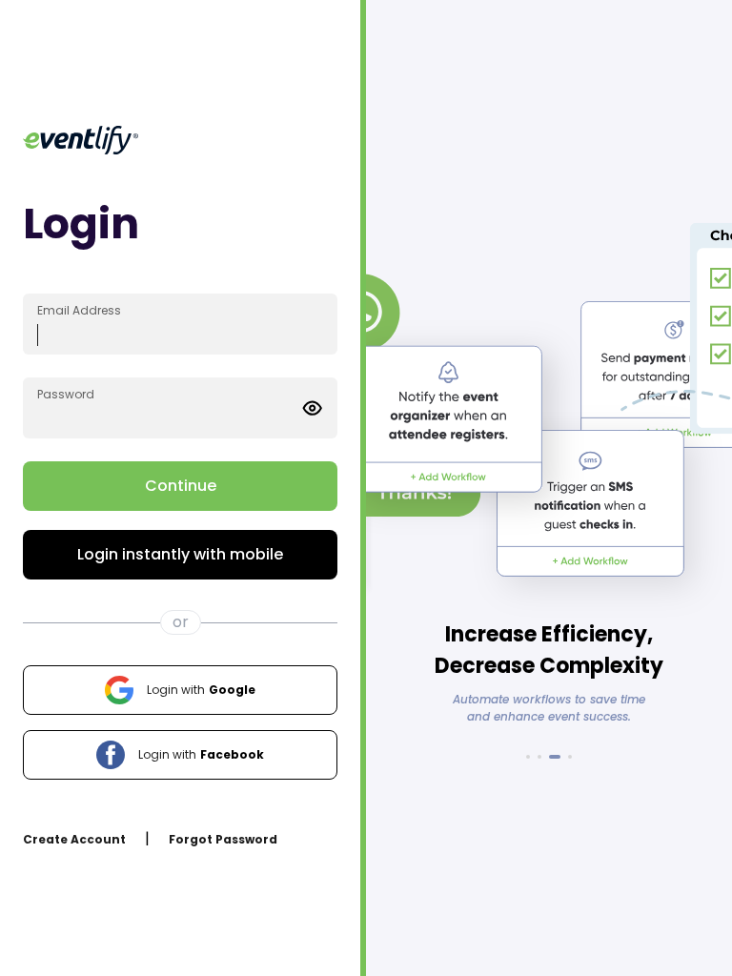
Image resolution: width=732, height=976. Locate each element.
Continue (180, 486)
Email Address (79, 310)
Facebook (201, 754)
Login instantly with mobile (180, 554)
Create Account (74, 839)
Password (65, 394)
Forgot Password (223, 839)
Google (201, 689)
